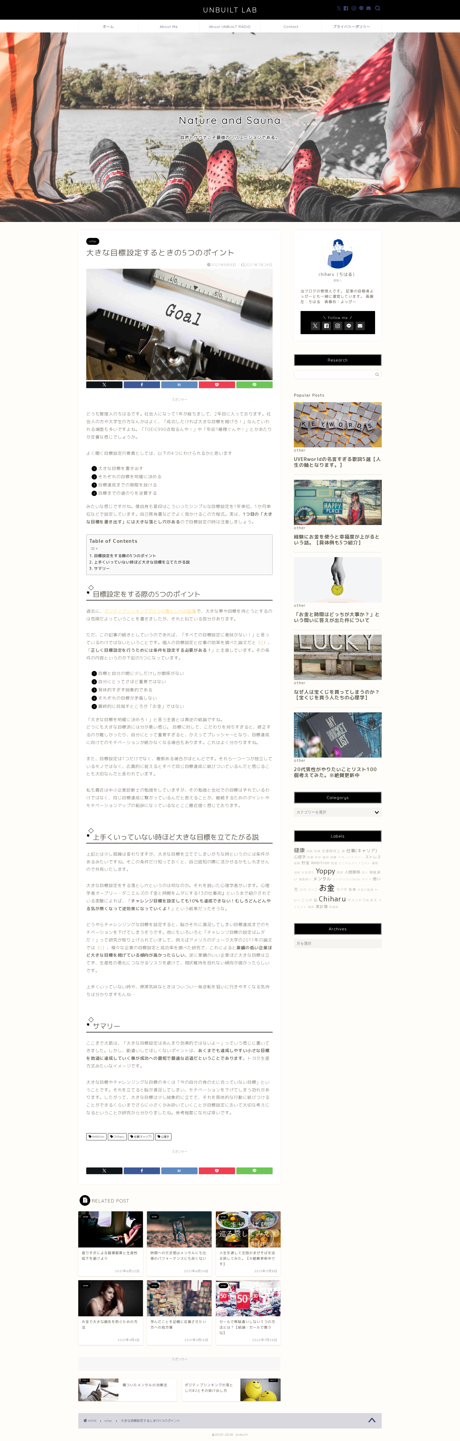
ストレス (373, 857)
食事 (352, 889)
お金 (327, 887)
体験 (310, 857)
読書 (333, 857)
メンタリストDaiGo (346, 879)
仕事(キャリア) (142, 1136)
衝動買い (305, 879)
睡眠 (375, 863)
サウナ (366, 879)
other (93, 241)
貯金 (306, 863)
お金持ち (308, 872)
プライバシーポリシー (351, 26)
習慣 (317, 851)
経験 (297, 863)
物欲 (311, 907)
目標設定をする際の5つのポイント (125, 555)
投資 (297, 872)
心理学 (164, 1136)
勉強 (334, 863)
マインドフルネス (362, 900)
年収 (318, 857)
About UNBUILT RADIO (230, 26)
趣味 (326, 857)
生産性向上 (331, 851)
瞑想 (340, 872)
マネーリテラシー (351, 857)
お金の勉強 (365, 890)
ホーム (108, 26)
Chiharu (118, 1136)
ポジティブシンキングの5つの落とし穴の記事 (150, 611)
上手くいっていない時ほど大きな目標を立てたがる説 (142, 562)
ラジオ (341, 889)
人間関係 (352, 872)
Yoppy (325, 871)
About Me (169, 26)
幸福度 (334, 907)
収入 (365, 872)
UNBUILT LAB (230, 9)
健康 (299, 850)
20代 (303, 890)
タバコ (313, 890)
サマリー (102, 568)
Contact (291, 26)
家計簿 (322, 906)
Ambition (97, 1136)
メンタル (322, 879)
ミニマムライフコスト (355, 863)
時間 (309, 851)
